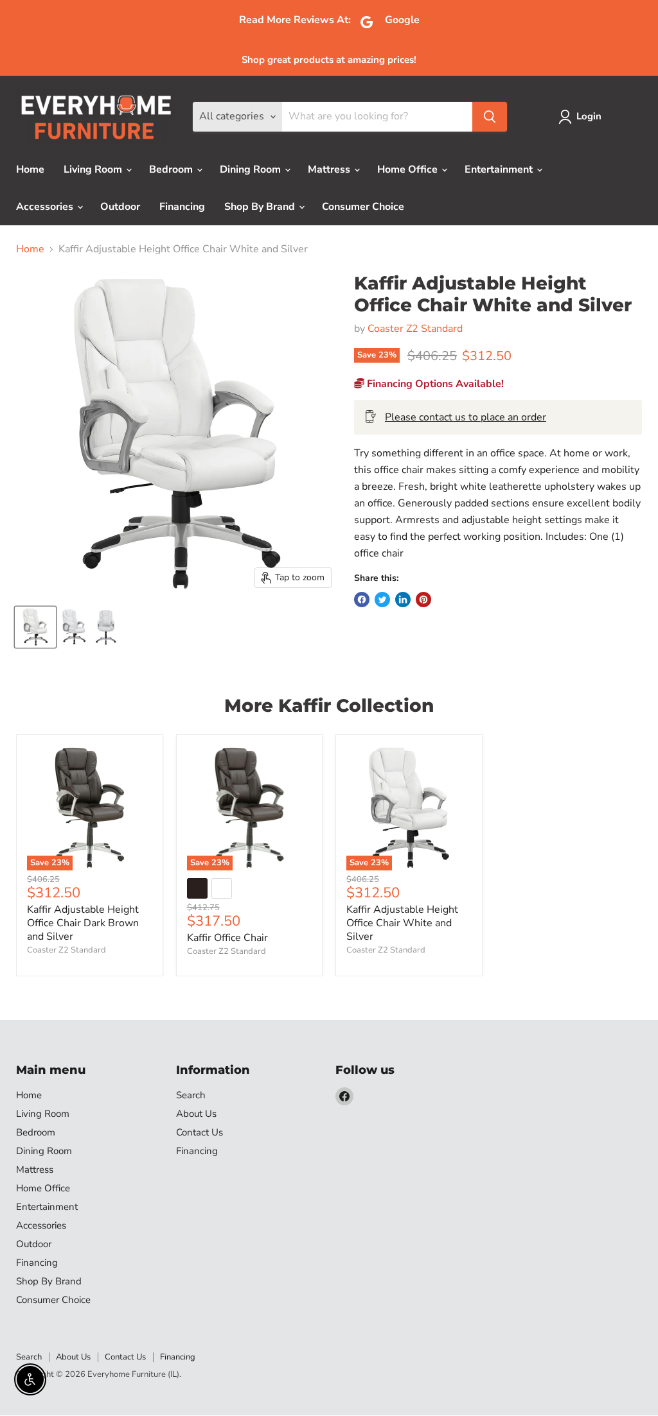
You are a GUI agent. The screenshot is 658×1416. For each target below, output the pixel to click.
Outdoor (120, 207)
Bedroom (172, 169)
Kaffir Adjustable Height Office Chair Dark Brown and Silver (83, 923)
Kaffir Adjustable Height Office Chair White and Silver (402, 923)
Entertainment (500, 169)
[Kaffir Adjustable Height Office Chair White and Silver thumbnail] (74, 627)
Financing (182, 207)
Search (191, 1095)
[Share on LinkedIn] (403, 599)
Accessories (46, 207)
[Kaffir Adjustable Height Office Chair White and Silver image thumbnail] (35, 627)
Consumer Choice (363, 207)
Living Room (94, 169)
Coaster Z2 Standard (415, 329)
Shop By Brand (261, 207)
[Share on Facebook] (361, 599)
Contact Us (199, 1132)
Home (30, 169)
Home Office (408, 169)
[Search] (489, 117)
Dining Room (251, 169)
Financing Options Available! (434, 384)
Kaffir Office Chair (227, 938)
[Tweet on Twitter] (382, 599)
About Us (196, 1113)
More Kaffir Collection (329, 705)
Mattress (330, 169)
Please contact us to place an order (465, 417)
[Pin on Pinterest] (423, 599)
